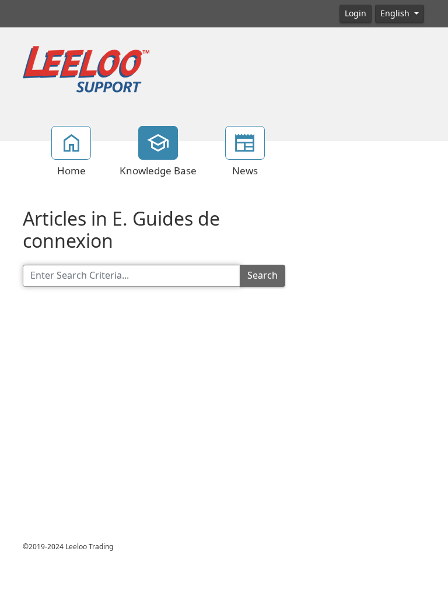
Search (262, 275)
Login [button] (355, 13)
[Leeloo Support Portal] (86, 70)
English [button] (396, 13)
